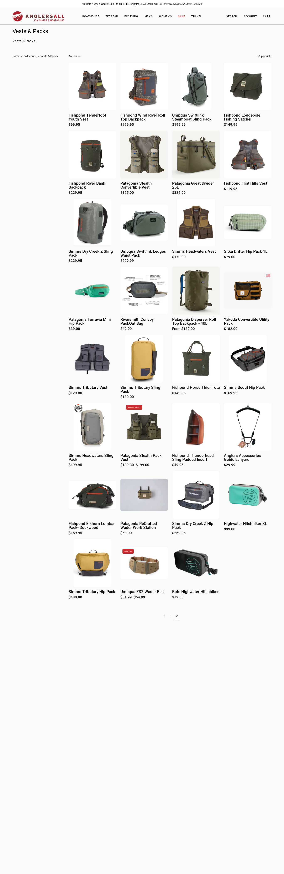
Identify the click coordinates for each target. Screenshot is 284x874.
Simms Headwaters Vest (194, 252)
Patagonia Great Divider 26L (193, 185)
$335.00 (179, 193)
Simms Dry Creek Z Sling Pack (91, 253)
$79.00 (229, 257)
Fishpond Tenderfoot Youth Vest (87, 117)
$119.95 (230, 189)
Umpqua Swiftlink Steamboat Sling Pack (191, 117)
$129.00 (75, 393)
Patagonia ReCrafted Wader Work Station (138, 526)
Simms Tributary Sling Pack (140, 389)
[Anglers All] (38, 16)
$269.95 (179, 533)
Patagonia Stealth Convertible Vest (136, 185)
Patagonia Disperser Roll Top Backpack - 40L (194, 321)
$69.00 (126, 533)
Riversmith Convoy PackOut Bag (137, 321)
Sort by (73, 56)
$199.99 (179, 125)
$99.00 (229, 529)
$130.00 (127, 397)
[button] (165, 16)
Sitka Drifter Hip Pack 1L (245, 252)
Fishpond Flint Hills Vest (245, 183)
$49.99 (126, 329)
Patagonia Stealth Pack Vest (141, 457)
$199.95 (75, 465)
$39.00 (74, 329)
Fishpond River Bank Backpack (87, 185)
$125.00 (127, 193)
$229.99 (127, 261)
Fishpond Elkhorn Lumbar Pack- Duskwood (92, 526)
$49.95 (178, 465)
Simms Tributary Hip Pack (92, 592)
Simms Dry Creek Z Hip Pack (192, 526)
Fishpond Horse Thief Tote (196, 388)
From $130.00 (183, 329)
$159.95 (75, 533)
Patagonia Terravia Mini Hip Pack (90, 321)
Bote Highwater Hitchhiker (195, 592)
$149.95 (230, 125)
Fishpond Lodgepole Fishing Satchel (242, 117)
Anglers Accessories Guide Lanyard (242, 457)
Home (16, 56)
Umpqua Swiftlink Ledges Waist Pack (143, 253)
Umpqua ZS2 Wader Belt (142, 592)
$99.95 (74, 125)
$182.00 (230, 329)
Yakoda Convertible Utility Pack (246, 321)
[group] (142, 4)
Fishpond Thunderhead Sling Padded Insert (193, 457)
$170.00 (179, 257)
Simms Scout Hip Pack (244, 388)
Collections (30, 56)
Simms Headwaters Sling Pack (91, 457)
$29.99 (229, 465)
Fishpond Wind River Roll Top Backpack (142, 117)
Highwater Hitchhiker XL (245, 524)
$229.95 (127, 125)
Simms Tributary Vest (88, 388)
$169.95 (230, 393)
